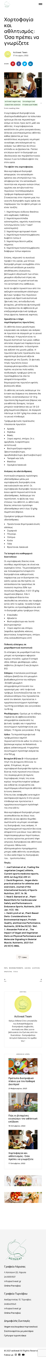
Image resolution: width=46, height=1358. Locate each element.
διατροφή (36, 968)
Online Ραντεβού (12, 1285)
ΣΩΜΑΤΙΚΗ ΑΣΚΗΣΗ (13, 105)
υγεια (15, 971)
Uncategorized (29, 101)
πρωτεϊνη (8, 971)
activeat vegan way (13, 101)
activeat (15, 1350)
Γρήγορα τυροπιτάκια (15, 1335)
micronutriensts (16, 968)
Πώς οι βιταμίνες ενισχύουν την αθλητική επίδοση (22, 1118)
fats (5, 968)
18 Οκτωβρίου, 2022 (16, 1126)
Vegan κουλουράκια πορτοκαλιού (21, 1326)
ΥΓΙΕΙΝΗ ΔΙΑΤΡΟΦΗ (29, 105)
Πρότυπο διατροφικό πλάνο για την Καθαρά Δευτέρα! (21, 1081)
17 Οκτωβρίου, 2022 (16, 1163)
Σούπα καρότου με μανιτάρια (18, 1331)
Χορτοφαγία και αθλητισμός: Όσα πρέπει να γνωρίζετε (20, 1156)
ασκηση (28, 968)
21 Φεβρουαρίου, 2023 (17, 1088)
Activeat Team (20, 52)
